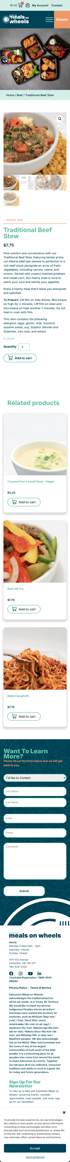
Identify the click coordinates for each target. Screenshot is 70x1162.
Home (10, 95)
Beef (20, 95)
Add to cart (23, 358)
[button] (64, 1112)
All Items (11, 219)
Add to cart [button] (27, 502)
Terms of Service (35, 1157)
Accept (35, 1148)
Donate (62, 19)
